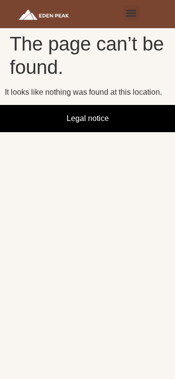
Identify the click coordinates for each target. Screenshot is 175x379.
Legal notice (88, 118)
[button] (131, 13)
